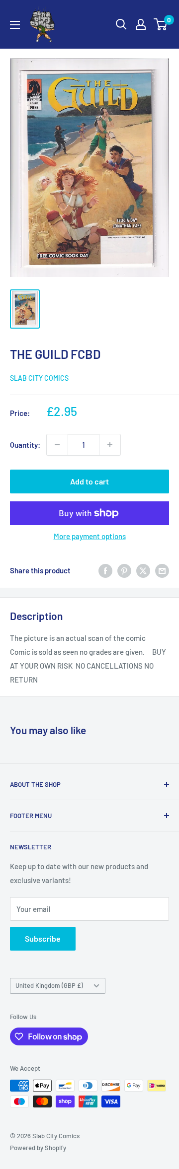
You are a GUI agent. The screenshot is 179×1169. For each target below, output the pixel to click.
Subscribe (43, 938)
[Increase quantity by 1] (109, 444)
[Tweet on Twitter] (143, 570)
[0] (161, 24)
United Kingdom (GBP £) (49, 985)
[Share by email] (162, 570)
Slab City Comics (39, 378)
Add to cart (89, 481)
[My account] (141, 24)
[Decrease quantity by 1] (57, 444)
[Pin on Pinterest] (124, 570)
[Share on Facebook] (105, 570)
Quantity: (25, 444)
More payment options (90, 536)
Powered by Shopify (38, 1148)
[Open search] (121, 24)
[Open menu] (15, 25)
